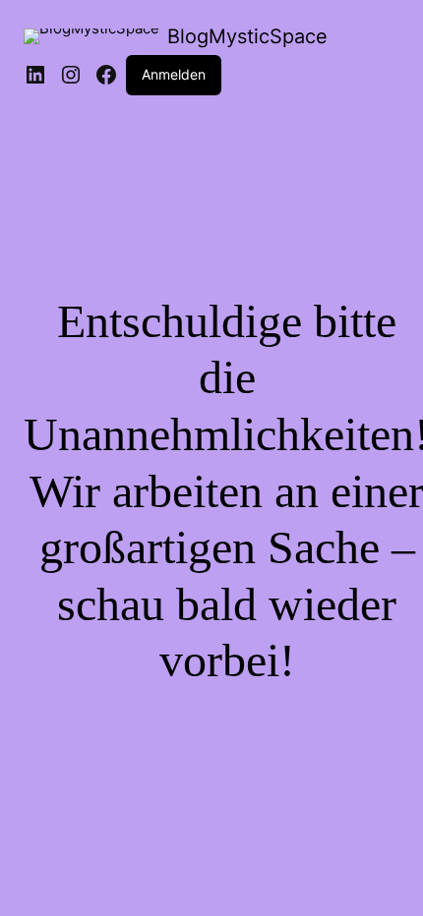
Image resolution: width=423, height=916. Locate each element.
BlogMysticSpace (247, 36)
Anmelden (174, 74)
